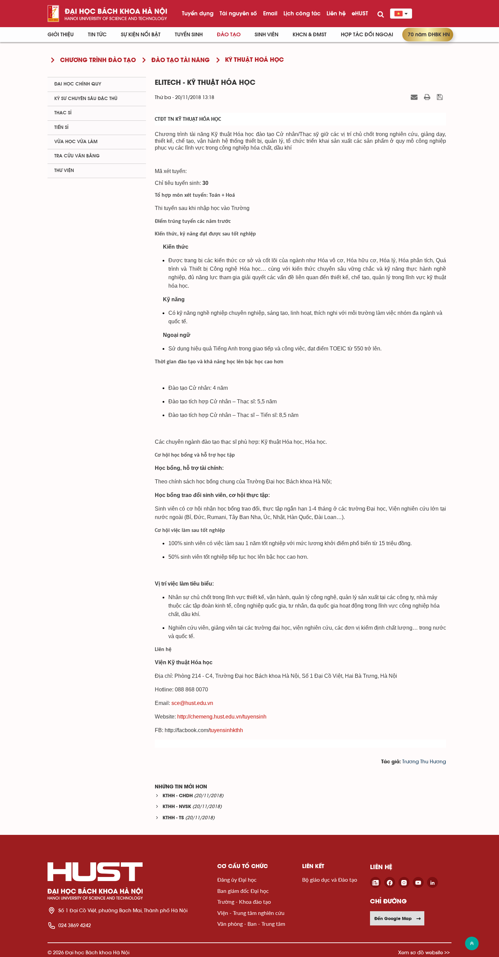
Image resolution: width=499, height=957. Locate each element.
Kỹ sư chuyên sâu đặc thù (85, 98)
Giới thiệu (61, 34)
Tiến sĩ (61, 127)
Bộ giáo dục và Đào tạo (329, 879)
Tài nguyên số (238, 13)
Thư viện (64, 170)
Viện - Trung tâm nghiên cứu (250, 913)
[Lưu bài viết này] (440, 97)
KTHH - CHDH (178, 796)
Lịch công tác (301, 13)
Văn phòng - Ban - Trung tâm (251, 923)
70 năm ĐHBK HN (429, 34)
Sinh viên (266, 34)
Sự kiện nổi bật (141, 34)
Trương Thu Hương (424, 761)
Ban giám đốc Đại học (243, 890)
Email (270, 13)
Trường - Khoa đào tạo (244, 901)
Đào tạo (229, 34)
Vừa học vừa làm (75, 141)
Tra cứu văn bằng (77, 156)
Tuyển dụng (198, 13)
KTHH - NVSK (177, 807)
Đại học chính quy (77, 84)
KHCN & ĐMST (310, 34)
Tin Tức (97, 34)
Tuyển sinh (189, 34)
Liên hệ (336, 13)
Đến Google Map (393, 918)
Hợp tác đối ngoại (367, 34)
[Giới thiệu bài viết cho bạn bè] (415, 97)
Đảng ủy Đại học (237, 879)
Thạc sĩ (63, 113)
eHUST (360, 13)
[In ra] (428, 97)
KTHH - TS (173, 818)
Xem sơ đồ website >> (424, 952)
